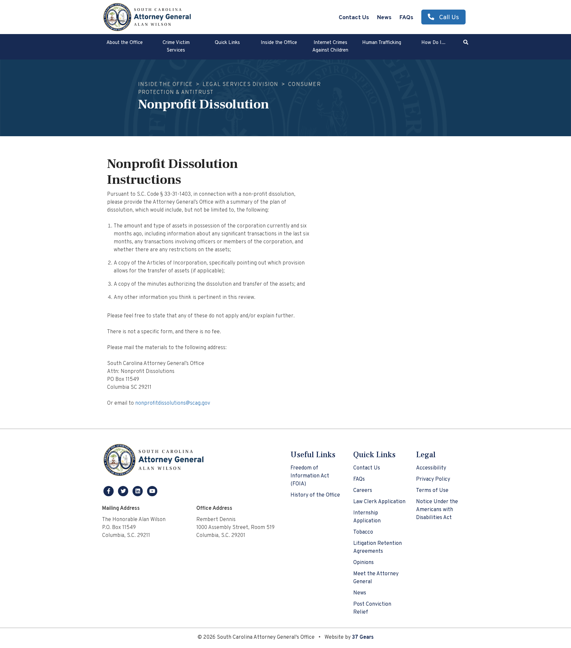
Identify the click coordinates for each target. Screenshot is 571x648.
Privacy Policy (433, 479)
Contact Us (354, 17)
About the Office (124, 43)
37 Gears (363, 637)
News (384, 17)
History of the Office (315, 495)
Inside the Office (279, 43)
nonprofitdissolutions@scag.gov (172, 403)
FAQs (406, 17)
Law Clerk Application (379, 502)
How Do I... (433, 43)
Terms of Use (432, 490)
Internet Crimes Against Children (330, 47)
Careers (362, 490)
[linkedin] (138, 491)
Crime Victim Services (176, 47)
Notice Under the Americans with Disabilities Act (437, 510)
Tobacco (363, 532)
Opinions (363, 562)
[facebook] (109, 491)
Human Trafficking (381, 43)
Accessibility (431, 468)
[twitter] (124, 491)
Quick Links (227, 43)
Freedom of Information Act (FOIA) (309, 476)
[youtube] (152, 491)
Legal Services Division (241, 84)
